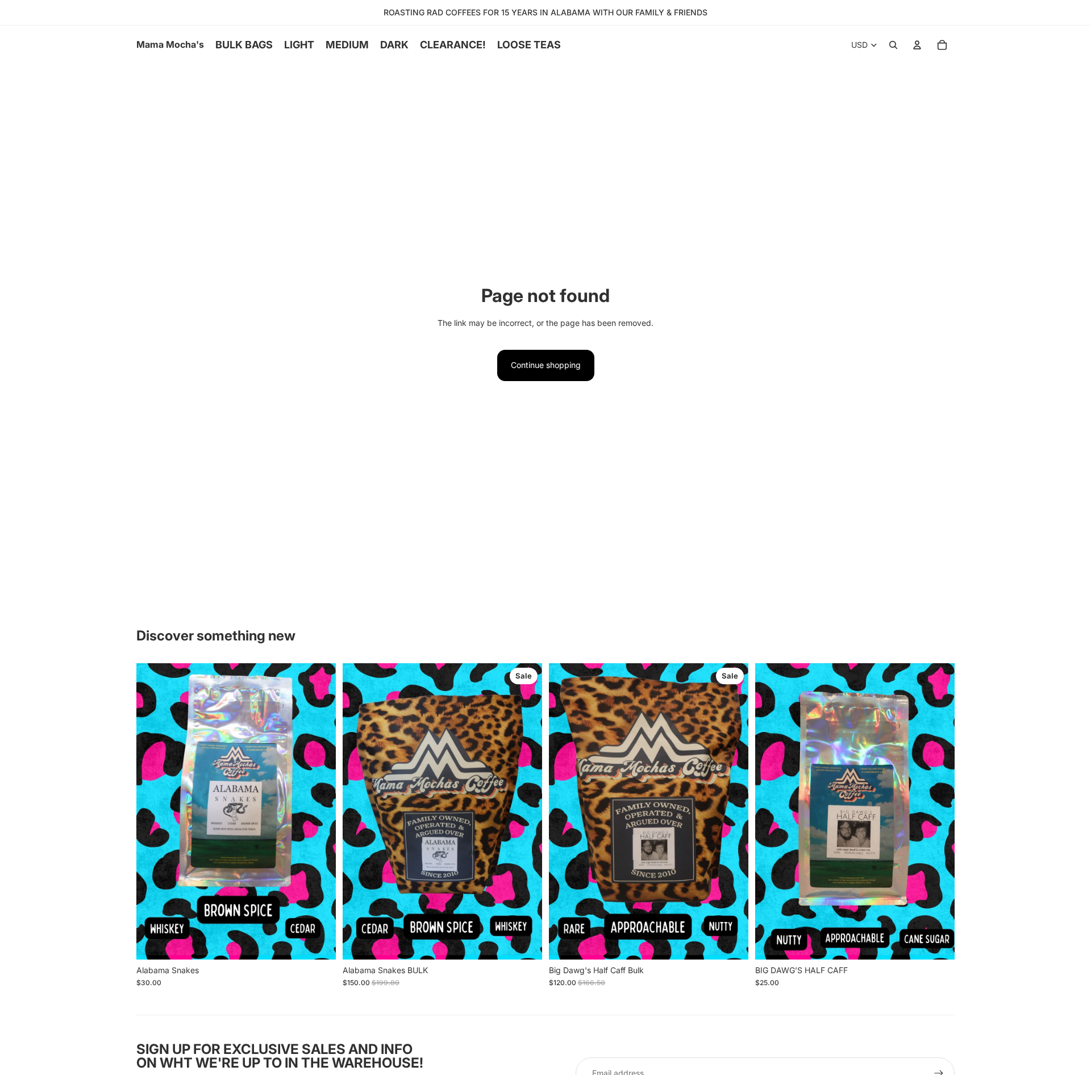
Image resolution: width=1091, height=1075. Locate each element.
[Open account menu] (917, 44)
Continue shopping (546, 365)
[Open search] (893, 44)
